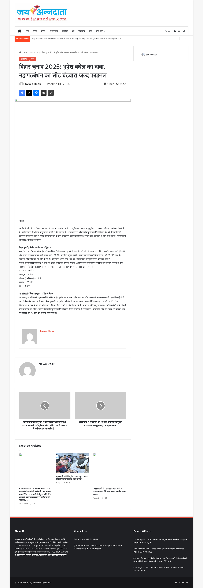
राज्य (43, 31)
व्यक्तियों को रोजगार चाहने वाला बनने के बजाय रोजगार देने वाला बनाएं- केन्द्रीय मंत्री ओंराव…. (109, 491)
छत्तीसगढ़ (37, 52)
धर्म (73, 31)
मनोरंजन (81, 31)
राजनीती (65, 31)
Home (24, 52)
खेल (90, 31)
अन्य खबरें (99, 31)
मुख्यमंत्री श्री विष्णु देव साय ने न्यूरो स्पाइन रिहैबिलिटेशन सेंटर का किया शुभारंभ (72, 477)
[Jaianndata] (42, 13)
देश (27, 31)
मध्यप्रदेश (54, 31)
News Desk (33, 84)
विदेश (35, 31)
